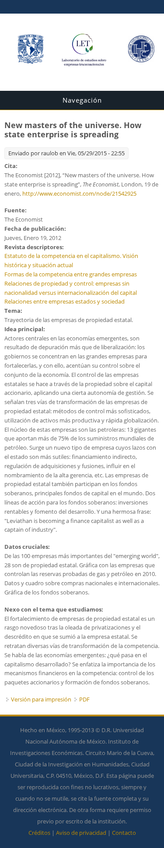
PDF (84, 699)
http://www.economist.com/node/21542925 (79, 193)
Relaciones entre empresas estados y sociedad (64, 301)
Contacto (124, 833)
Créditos (39, 833)
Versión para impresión (41, 699)
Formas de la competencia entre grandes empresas (70, 274)
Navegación (82, 100)
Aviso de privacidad (81, 833)
